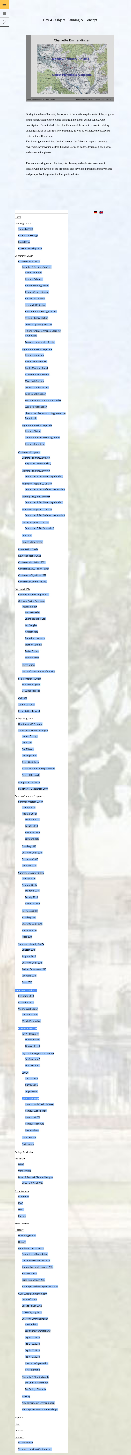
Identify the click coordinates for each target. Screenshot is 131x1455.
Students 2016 (32, 890)
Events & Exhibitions (25, 990)
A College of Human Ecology (32, 730)
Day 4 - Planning (30, 1098)
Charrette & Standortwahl (35, 1377)
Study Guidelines (30, 762)
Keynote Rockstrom (35, 443)
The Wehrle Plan (30, 1014)
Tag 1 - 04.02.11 (32, 1337)
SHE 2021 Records (31, 690)
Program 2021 (22, 588)
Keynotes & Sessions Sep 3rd (36, 425)
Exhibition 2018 (26, 995)
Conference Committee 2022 (32, 581)
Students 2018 (32, 819)
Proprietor (23, 1196)
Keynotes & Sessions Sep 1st (36, 266)
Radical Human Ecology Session (41, 311)
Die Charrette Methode (36, 1382)
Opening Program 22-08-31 (35, 457)
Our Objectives (29, 755)
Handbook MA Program (30, 724)
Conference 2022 (23, 255)
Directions (27, 535)
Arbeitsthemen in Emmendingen (38, 1402)
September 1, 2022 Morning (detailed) (44, 476)
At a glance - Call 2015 (29, 782)
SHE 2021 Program (31, 684)
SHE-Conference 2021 (29, 678)
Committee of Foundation (35, 1254)
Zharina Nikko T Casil (35, 618)
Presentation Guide (28, 549)
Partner (22, 1216)
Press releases (22, 1223)
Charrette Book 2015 (32, 962)
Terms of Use (28, 664)
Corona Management (32, 541)
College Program (23, 718)
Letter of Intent (29, 1299)
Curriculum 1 (31, 1078)
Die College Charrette (35, 1389)
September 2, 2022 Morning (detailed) (44, 502)
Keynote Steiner (33, 431)
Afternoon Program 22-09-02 (36, 509)
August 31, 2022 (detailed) (38, 463)
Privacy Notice (25, 1442)
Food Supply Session (35, 393)
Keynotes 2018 (32, 832)
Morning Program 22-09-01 (35, 470)
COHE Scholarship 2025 (30, 248)
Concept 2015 (28, 949)
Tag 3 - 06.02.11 (32, 1350)
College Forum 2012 (32, 1305)
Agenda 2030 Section (35, 304)
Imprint (19, 1436)
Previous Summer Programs (29, 796)
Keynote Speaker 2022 (29, 555)
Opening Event (32, 1046)
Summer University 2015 (30, 944)
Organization (31, 1091)
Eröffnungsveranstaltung (37, 1330)
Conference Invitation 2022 (32, 562)
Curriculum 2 (31, 1084)
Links (17, 1424)
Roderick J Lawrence (35, 638)
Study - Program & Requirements (38, 768)
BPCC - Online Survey (32, 1182)
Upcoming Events (27, 1235)
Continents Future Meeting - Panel (42, 437)
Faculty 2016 (31, 897)
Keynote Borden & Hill (36, 361)
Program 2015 (29, 956)
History (18, 1229)
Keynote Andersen (34, 355)
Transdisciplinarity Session (38, 324)
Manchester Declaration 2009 (33, 788)
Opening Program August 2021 (33, 594)
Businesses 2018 (30, 859)
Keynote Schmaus (34, 279)
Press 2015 (27, 982)
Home (18, 216)
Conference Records (28, 261)
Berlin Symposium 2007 (33, 1279)
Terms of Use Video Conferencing (35, 1449)
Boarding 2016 (29, 917)
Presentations (29, 606)
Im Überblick (31, 1324)
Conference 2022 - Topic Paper (33, 568)
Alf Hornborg (31, 631)
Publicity (26, 1396)
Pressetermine (32, 1369)
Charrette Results (27, 1028)
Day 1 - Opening (30, 1033)
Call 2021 (22, 698)
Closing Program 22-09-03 (34, 522)
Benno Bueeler (32, 612)
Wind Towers (24, 1170)
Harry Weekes (32, 657)
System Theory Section (36, 317)
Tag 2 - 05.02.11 (32, 1343)
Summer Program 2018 (30, 801)
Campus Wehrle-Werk (36, 1110)
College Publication (24, 1152)
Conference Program (28, 452)
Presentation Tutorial (29, 711)
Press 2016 (27, 936)
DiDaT (21, 1164)
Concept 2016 (28, 878)
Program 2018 (29, 813)
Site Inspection (32, 1039)
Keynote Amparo (33, 272)
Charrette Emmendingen (34, 1318)
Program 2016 (29, 885)
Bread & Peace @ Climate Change (35, 1177)
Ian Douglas (31, 625)
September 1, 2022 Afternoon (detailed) (45, 489)
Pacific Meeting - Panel (36, 367)
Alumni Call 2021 (26, 704)
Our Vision (27, 742)
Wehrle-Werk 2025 (27, 1008)
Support (19, 1417)
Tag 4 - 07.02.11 (32, 1356)
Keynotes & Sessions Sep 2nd (36, 349)
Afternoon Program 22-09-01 (36, 483)
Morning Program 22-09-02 (35, 496)
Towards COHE (25, 228)
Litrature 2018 (32, 838)
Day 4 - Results (29, 1137)
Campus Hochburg (34, 1123)
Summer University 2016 (30, 872)
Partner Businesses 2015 (34, 969)
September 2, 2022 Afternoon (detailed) (45, 515)
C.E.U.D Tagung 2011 (32, 1312)
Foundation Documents (30, 1248)
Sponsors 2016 (29, 930)
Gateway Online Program (31, 601)
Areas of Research (31, 774)
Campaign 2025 (22, 223)
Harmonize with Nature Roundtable (43, 400)
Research (19, 1158)
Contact (19, 1430)
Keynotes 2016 (32, 903)
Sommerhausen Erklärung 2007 (37, 1266)
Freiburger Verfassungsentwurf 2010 (40, 1286)
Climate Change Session (37, 292)
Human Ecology (30, 736)
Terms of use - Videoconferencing (38, 671)
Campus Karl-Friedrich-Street (39, 1104)
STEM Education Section (37, 374)
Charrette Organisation (36, 1363)
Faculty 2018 (31, 825)
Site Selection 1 (32, 1058)
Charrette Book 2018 (32, 852)
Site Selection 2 (32, 1065)
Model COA (24, 241)
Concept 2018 (28, 807)
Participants (28, 1143)
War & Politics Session (36, 406)
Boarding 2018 (29, 846)
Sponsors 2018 (29, 865)
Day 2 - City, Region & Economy (37, 1053)
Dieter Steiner (32, 651)
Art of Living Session (35, 298)
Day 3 (24, 1072)
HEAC (21, 1209)
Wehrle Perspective (31, 1020)
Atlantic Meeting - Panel (37, 285)
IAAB (20, 1203)
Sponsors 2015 (29, 975)
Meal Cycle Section (34, 380)
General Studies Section (37, 387)
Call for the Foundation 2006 (36, 1260)
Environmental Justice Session (40, 342)
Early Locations (29, 1273)
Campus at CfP (32, 1117)
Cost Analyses (32, 1130)
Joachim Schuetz (33, 644)
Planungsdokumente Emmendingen (40, 1409)
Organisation (21, 1190)
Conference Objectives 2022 (32, 575)
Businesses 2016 (30, 910)
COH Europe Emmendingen (32, 1293)
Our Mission (28, 749)
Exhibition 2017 (26, 1002)
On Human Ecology (28, 235)
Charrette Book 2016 (32, 923)
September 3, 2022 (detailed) (39, 528)
